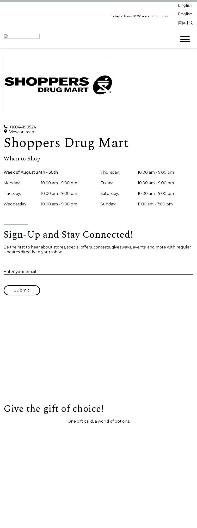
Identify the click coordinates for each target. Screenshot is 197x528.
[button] (28, 433)
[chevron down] (166, 16)
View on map (21, 132)
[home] (86, 39)
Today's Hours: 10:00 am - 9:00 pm (136, 16)
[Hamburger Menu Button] (185, 39)
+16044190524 (22, 127)
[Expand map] (98, 355)
